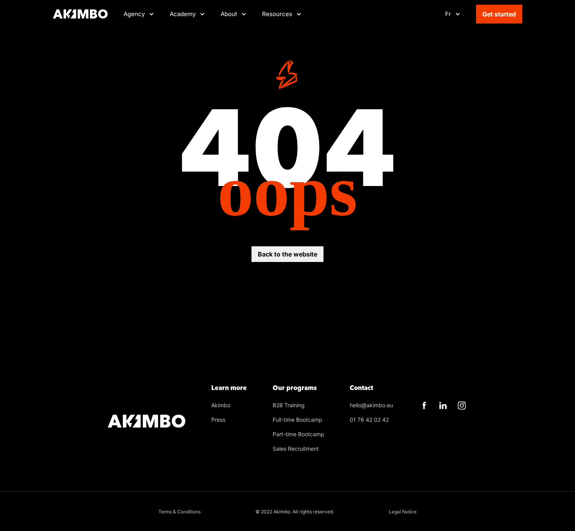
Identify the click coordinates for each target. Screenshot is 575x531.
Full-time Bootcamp (297, 419)
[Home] (80, 14)
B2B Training (289, 405)
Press (218, 419)
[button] (187, 14)
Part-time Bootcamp (298, 434)
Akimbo (220, 405)
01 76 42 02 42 (369, 419)
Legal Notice (403, 512)
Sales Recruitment (296, 448)
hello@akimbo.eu (371, 405)
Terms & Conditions (179, 512)
